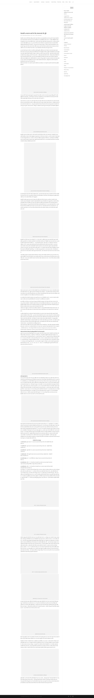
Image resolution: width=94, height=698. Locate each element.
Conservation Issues (68, 53)
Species (65, 71)
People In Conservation (68, 67)
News (65, 65)
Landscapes (39, 35)
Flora (65, 59)
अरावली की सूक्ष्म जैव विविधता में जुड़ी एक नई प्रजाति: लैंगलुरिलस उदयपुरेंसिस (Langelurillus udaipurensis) (68, 27)
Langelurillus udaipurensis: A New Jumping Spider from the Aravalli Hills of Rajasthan (68, 19)
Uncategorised (67, 75)
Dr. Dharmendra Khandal (26, 35)
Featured (66, 57)
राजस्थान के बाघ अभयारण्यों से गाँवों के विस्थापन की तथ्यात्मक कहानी (68, 34)
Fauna (65, 55)
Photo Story (66, 69)
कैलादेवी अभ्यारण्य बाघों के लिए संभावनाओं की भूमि (33, 33)
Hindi (36, 35)
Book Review (66, 47)
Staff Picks (66, 73)
